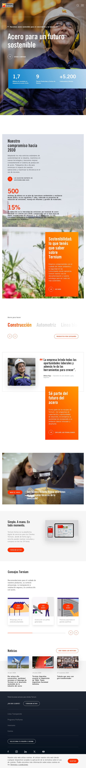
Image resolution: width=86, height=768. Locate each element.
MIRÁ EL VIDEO (15, 492)
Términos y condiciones (19, 765)
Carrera (10, 731)
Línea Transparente (15, 714)
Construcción (19, 325)
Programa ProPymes (15, 720)
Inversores (11, 725)
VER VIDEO (18, 607)
